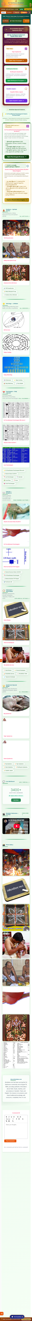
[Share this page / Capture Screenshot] (1, 1313)
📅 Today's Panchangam (16, 20)
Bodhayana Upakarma (21, 767)
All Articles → (25, 216)
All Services (7, 380)
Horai (16, 480)
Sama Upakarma (8, 767)
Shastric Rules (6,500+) (10, 473)
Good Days (7, 480)
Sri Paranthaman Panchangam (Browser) (14, 470)
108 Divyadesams (9, 288)
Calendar (19, 477)
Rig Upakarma (8, 763)
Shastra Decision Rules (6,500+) (12, 572)
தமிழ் (21, 9)
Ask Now (16, 800)
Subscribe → (25, 814)
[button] (9, 1119)
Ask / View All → (24, 782)
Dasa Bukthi (19, 383)
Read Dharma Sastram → (21, 500)
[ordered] (18, 1117)
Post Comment (10, 1141)
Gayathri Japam (8, 770)
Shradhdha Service (9, 673)
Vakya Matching (8, 383)
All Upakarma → (24, 692)
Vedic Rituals (8, 670)
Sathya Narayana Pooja (10, 291)
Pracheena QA (8, 581)
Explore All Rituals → (22, 598)
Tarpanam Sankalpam (9, 676)
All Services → (25, 308)
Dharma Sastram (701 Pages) (11, 578)
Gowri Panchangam (9, 483)
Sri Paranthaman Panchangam (11, 575)
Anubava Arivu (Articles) (10, 294)
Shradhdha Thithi (22, 673)
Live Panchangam (9, 477)
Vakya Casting (18, 380)
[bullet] (20, 1117)
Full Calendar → (24, 398)
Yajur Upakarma (19, 763)
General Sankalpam (20, 670)
